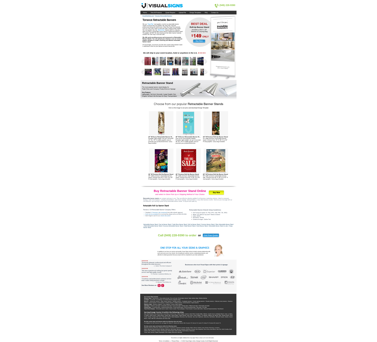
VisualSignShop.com (148, 16)
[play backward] (142, 71)
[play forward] (206, 71)
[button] (148, 72)
